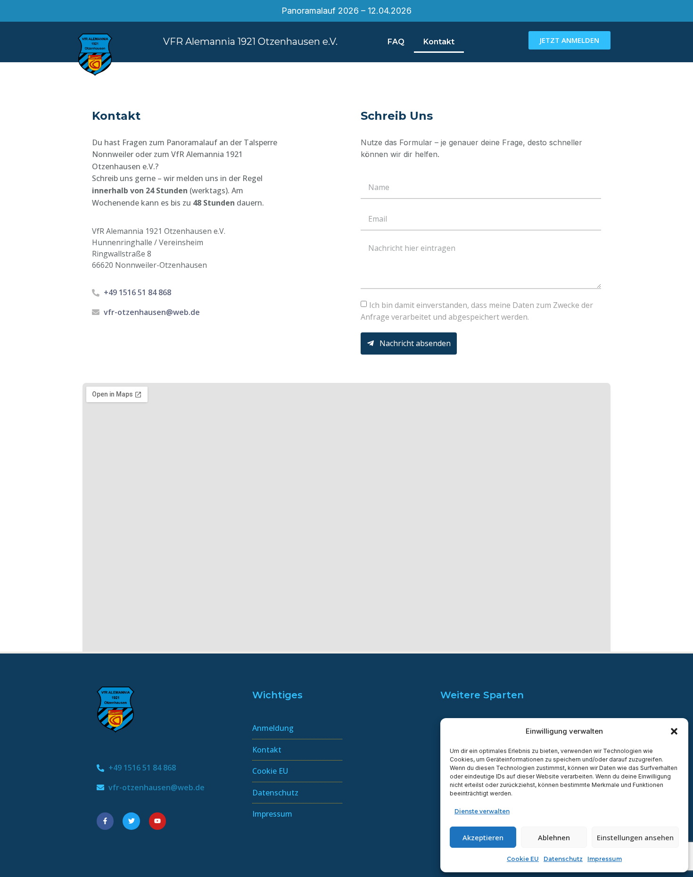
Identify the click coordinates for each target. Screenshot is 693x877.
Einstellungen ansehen (635, 837)
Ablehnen (554, 837)
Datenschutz (563, 858)
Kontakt (438, 41)
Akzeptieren (482, 837)
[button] (674, 731)
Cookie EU (523, 858)
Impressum (604, 858)
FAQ (396, 41)
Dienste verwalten (482, 811)
